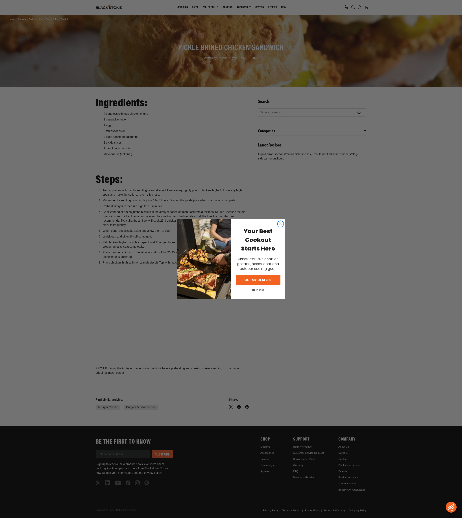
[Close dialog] (280, 224)
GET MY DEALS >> (258, 280)
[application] (451, 507)
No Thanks (258, 289)
